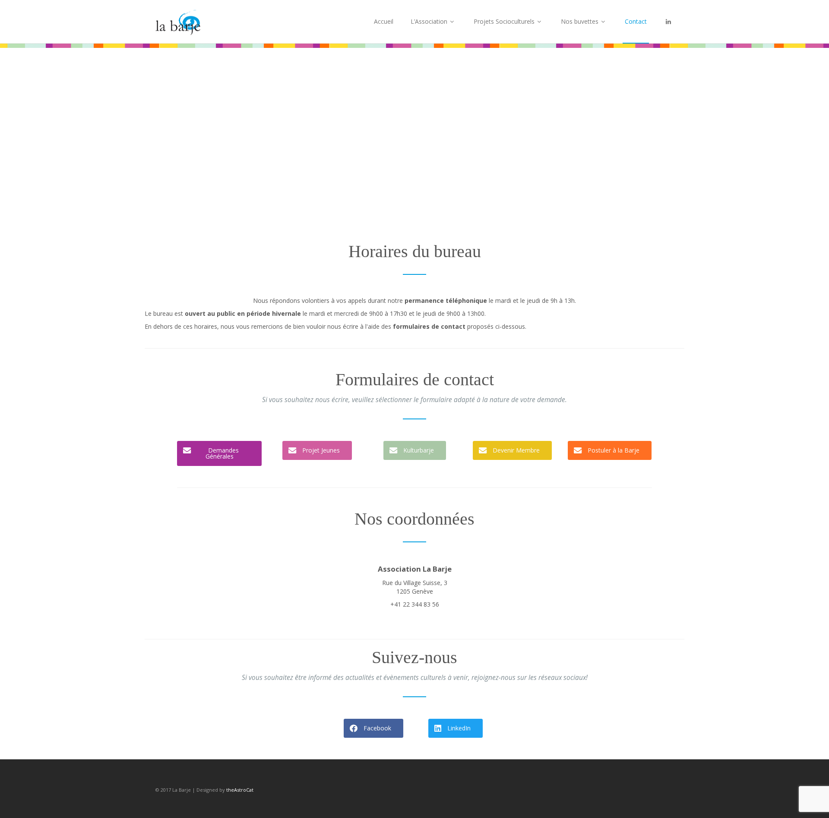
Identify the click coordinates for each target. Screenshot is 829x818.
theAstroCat (239, 790)
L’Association (430, 21)
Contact (636, 21)
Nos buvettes (580, 21)
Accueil (383, 21)
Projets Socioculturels (505, 21)
